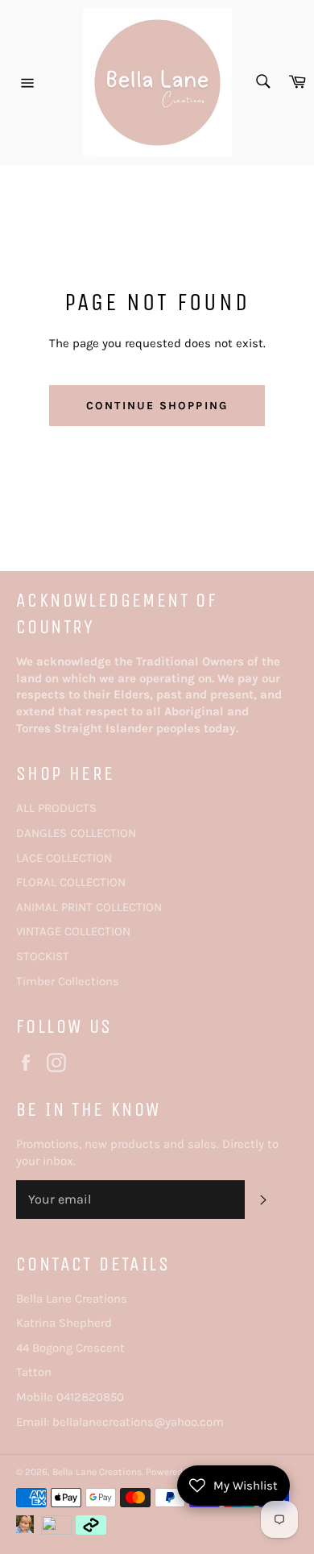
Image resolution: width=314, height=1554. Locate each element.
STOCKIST (42, 956)
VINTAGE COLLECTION (73, 931)
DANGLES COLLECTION (76, 833)
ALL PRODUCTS (56, 808)
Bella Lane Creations (97, 1471)
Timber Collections (67, 981)
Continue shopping (157, 405)
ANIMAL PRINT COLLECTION (89, 907)
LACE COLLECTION (64, 858)
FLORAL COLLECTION (71, 882)
